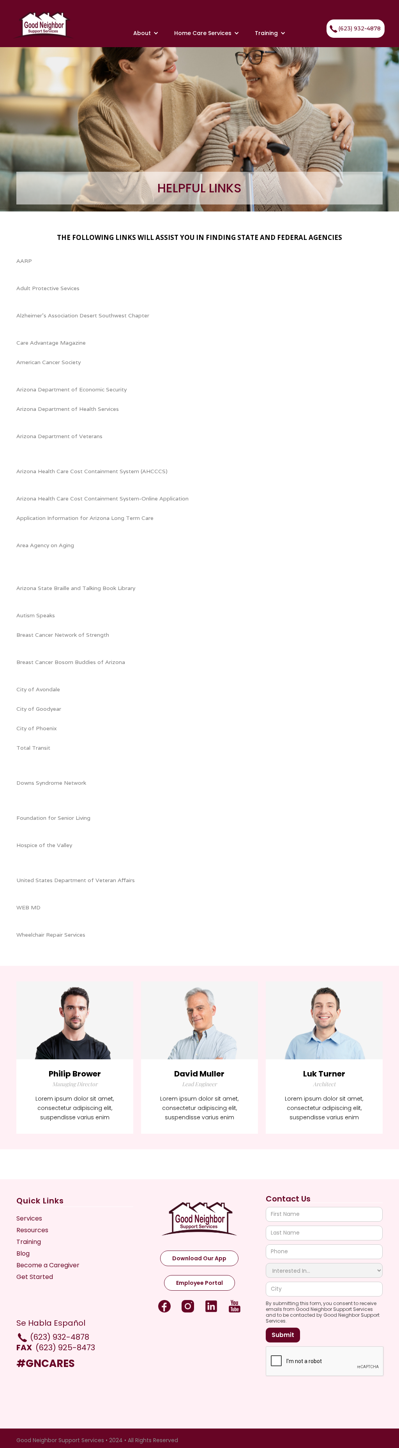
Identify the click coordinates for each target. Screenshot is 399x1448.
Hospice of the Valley (44, 845)
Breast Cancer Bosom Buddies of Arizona (70, 662)
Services (29, 1219)
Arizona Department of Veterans (59, 436)
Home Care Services (202, 33)
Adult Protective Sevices (47, 288)
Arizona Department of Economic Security (71, 389)
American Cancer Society (48, 362)
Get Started (34, 1277)
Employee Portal (199, 1283)
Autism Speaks (35, 615)
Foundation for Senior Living (53, 817)
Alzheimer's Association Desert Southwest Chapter (82, 315)
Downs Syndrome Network (51, 782)
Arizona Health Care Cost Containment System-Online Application (102, 498)
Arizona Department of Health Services (67, 408)
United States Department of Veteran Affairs (75, 880)
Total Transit (33, 747)
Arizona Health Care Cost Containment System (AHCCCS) (92, 471)
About (142, 33)
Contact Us (288, 1199)
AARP (24, 260)
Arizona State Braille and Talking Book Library (75, 588)
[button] (145, 33)
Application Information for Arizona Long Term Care (85, 517)
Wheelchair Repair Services (50, 934)
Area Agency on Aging (45, 545)
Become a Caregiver (47, 1265)
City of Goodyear (38, 708)
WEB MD (28, 907)
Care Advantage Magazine (51, 342)
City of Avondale (38, 689)
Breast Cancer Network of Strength (62, 634)
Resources (32, 1230)
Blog (23, 1254)
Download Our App (199, 1258)
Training (266, 33)
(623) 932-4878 (359, 28)
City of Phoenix (36, 728)
